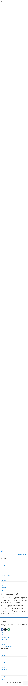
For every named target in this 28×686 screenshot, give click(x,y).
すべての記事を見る (22, 554)
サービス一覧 (4, 639)
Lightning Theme (13, 683)
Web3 (3, 563)
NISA (3, 560)
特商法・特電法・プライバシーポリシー (9, 646)
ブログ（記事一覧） (5, 641)
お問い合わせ (4, 644)
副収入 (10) (4, 662)
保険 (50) (3, 660)
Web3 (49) (4, 653)
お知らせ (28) (4, 655)
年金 (2, 577)
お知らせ (3, 565)
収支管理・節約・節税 (6, 575)
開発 (2, 590)
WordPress (7, 683)
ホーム (3, 632)
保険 (2, 570)
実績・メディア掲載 (5, 637)
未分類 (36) (4, 672)
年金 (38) (3, 667)
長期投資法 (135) (5, 676)
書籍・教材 (4, 580)
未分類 (3, 582)
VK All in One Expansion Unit (21, 683)
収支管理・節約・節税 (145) (7, 664)
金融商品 (3, 585)
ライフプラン (4, 567)
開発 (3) (3, 679)
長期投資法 (4, 587)
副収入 (3, 572)
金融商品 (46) (4, 674)
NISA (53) (3, 650)
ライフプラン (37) (5, 657)
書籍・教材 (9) (4, 669)
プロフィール (4, 634)
